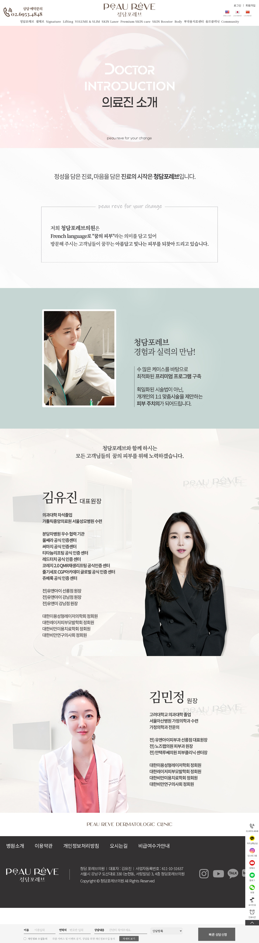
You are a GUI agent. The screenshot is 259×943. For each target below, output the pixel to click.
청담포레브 (27, 21)
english (227, 15)
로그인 (237, 5)
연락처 (62, 930)
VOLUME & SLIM (87, 21)
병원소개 (15, 845)
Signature (53, 21)
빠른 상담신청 (218, 934)
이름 (26, 930)
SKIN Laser (110, 21)
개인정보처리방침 (81, 845)
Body (178, 21)
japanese (237, 15)
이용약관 (44, 845)
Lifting (68, 21)
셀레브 (40, 21)
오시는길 (119, 845)
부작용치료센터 (194, 21)
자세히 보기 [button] (129, 938)
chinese (248, 15)
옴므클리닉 (212, 21)
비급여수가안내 (154, 845)
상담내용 (99, 930)
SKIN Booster (162, 21)
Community (230, 21)
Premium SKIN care (135, 21)
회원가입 (250, 5)
